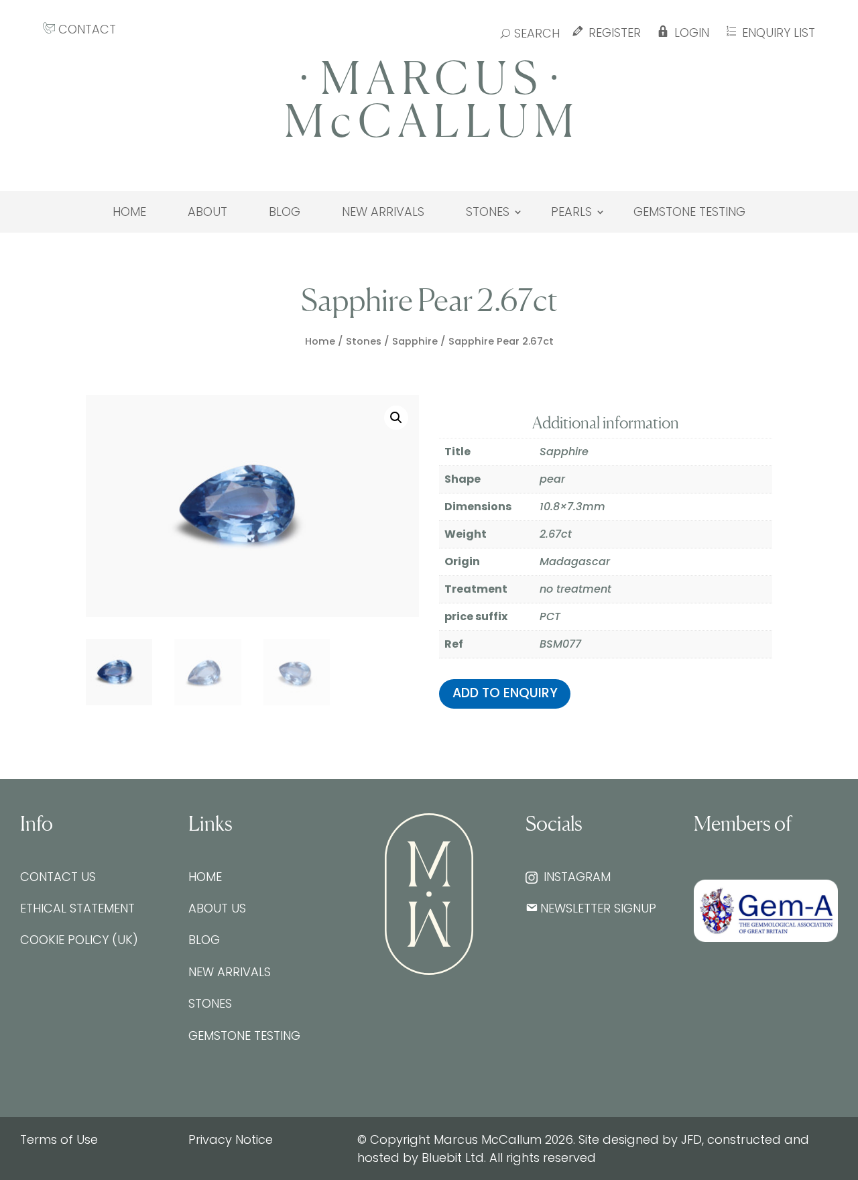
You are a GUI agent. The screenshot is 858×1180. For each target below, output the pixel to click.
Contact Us (58, 876)
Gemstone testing (689, 212)
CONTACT (85, 29)
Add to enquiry (505, 693)
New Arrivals (383, 212)
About (207, 212)
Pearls (571, 212)
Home (129, 212)
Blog (284, 212)
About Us (217, 908)
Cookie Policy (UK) (79, 939)
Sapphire (415, 341)
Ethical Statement (77, 908)
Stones (487, 212)
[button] (396, 418)
